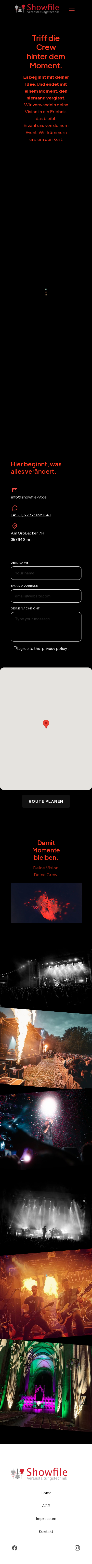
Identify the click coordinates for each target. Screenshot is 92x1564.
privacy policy (54, 648)
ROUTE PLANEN (46, 801)
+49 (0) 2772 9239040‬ (31, 514)
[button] (72, 9)
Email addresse (24, 585)
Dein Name (19, 562)
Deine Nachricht (25, 608)
